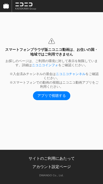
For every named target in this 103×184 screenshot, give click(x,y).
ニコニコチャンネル (70, 74)
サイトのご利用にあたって (52, 158)
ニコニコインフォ (45, 65)
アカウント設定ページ (51, 166)
